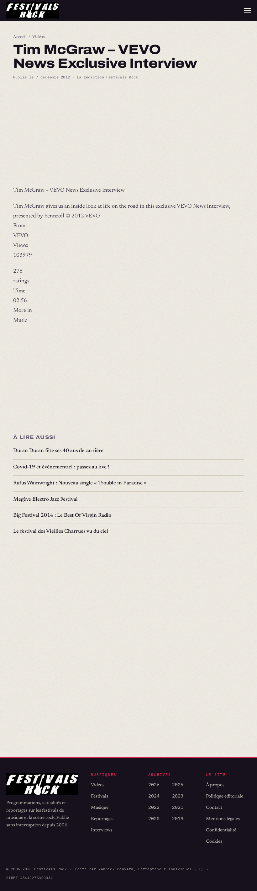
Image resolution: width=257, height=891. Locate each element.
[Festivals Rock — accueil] (32, 10)
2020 (154, 818)
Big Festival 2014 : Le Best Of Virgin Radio (62, 515)
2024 (154, 796)
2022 (154, 807)
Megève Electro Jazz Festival (45, 499)
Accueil (20, 37)
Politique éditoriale (224, 796)
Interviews (101, 830)
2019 (177, 818)
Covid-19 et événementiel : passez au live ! (61, 467)
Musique (99, 807)
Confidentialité (221, 830)
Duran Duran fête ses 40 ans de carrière (58, 451)
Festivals (99, 796)
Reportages (102, 819)
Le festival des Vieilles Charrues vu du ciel (60, 531)
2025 (177, 784)
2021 (177, 807)
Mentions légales (223, 819)
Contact (214, 807)
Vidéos (38, 37)
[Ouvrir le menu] (247, 10)
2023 (177, 796)
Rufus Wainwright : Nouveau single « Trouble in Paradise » (80, 483)
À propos (215, 785)
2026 (154, 784)
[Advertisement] (128, 133)
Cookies (214, 841)
